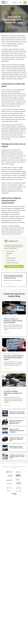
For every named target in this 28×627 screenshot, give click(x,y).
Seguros (15, 2)
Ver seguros (8, 283)
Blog (5, 13)
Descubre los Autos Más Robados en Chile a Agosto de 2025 (16, 422)
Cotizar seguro (13, 266)
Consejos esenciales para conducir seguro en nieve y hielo (17, 456)
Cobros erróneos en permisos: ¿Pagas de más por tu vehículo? (13, 320)
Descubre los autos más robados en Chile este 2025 (16, 439)
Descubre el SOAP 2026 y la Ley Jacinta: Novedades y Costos (14, 357)
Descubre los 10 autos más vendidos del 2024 (16, 447)
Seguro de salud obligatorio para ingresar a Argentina (16, 430)
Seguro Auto (12, 13)
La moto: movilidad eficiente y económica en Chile (13, 393)
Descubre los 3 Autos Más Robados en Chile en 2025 (16, 412)
